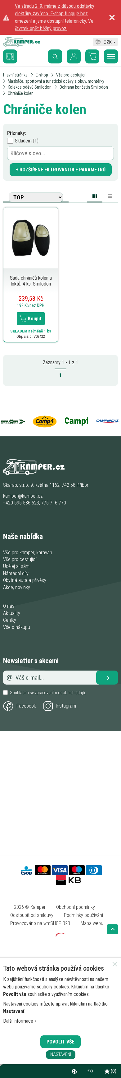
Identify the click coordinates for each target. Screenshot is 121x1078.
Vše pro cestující (19, 559)
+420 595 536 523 (21, 503)
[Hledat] (55, 56)
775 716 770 (53, 503)
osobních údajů (71, 692)
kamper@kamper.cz (23, 496)
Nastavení (60, 1054)
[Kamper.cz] (21, 45)
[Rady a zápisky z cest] (15, 52)
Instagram (66, 706)
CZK (108, 41)
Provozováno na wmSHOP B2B (40, 923)
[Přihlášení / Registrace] (74, 56)
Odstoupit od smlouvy (31, 915)
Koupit (35, 319)
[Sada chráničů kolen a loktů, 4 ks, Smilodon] (31, 237)
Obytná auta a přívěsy (24, 580)
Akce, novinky (16, 587)
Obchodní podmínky (75, 907)
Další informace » (20, 1021)
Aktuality (11, 613)
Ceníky (9, 620)
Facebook (26, 706)
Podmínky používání (83, 915)
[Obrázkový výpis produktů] (94, 197)
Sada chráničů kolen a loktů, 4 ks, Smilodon (31, 281)
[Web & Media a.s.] (60, 935)
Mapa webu (92, 923)
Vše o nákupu (16, 627)
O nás (9, 606)
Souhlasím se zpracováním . (48, 692)
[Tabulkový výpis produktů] (110, 195)
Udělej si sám (16, 566)
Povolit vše (60, 1042)
